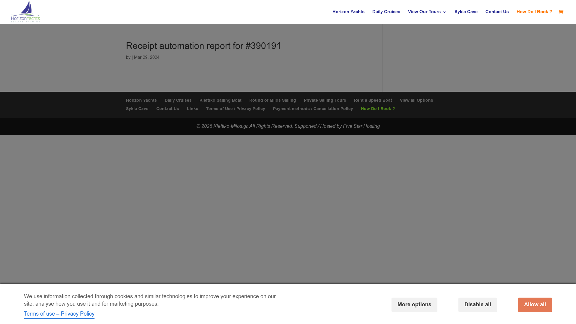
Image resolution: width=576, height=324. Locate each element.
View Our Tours (424, 12)
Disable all (477, 304)
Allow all (535, 304)
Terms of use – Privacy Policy (59, 313)
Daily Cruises (386, 12)
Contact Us (497, 12)
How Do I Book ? (534, 12)
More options (414, 304)
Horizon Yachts (348, 12)
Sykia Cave (466, 12)
